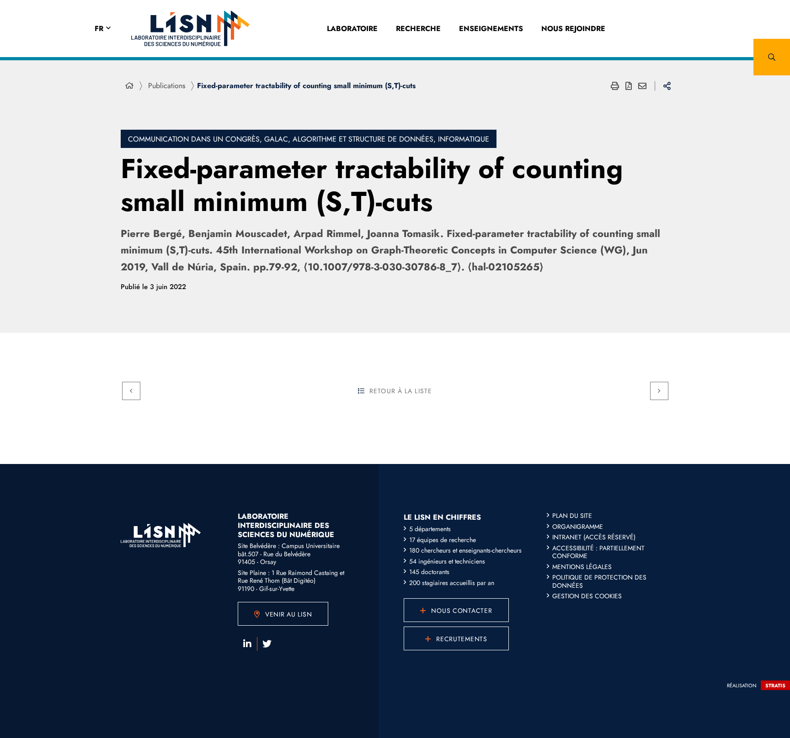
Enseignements (491, 28)
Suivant (659, 391)
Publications (166, 85)
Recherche (418, 28)
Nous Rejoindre (573, 28)
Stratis (775, 685)
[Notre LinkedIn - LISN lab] (247, 644)
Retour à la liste (400, 390)
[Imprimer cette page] (615, 86)
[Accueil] (129, 85)
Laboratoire (352, 28)
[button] (771, 57)
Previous (131, 391)
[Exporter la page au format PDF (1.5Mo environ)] (628, 86)
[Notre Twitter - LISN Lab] (267, 644)
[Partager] (667, 86)
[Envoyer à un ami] (642, 86)
